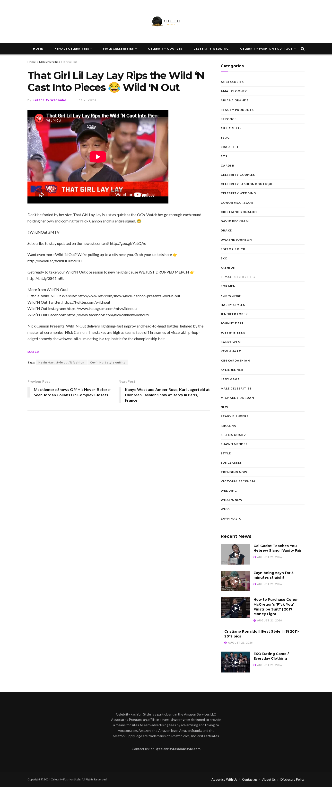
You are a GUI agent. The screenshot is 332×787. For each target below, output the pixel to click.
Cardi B (227, 165)
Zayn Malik (231, 518)
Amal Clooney (234, 91)
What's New (232, 500)
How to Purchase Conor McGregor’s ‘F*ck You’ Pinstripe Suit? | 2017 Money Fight (275, 606)
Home (38, 48)
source (33, 351)
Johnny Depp (232, 323)
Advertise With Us (224, 779)
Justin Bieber (233, 332)
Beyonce (228, 119)
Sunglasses (231, 462)
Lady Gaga (230, 379)
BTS (224, 156)
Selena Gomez (233, 435)
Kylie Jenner (232, 369)
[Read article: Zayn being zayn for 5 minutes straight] (235, 581)
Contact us (249, 779)
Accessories (232, 82)
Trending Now (234, 472)
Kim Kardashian (235, 360)
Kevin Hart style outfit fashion (61, 362)
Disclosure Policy (292, 779)
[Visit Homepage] (166, 21)
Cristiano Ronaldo (239, 212)
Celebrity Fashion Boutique (266, 48)
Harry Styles (233, 305)
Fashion (228, 267)
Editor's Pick (233, 249)
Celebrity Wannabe (49, 100)
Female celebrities (71, 48)
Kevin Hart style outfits (107, 362)
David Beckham (235, 221)
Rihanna (228, 425)
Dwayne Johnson (236, 239)
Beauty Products (237, 110)
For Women (231, 295)
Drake (226, 230)
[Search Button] (303, 48)
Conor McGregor (237, 202)
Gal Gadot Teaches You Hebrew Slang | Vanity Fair (277, 548)
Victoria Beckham (238, 481)
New (224, 407)
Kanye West (231, 342)
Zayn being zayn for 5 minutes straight (273, 575)
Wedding (229, 490)
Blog (225, 137)
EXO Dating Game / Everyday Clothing (271, 656)
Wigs (225, 509)
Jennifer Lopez (234, 314)
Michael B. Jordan (237, 397)
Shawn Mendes (234, 444)
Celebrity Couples (165, 48)
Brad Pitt (230, 147)
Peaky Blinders (234, 416)
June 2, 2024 (85, 100)
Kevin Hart (70, 62)
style (226, 453)
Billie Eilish (231, 128)
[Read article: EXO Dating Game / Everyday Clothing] (235, 662)
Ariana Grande (234, 100)
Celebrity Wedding (211, 48)
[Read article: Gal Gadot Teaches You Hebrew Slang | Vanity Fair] (235, 554)
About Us (269, 779)
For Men (228, 286)
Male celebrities (118, 48)
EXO (224, 258)
